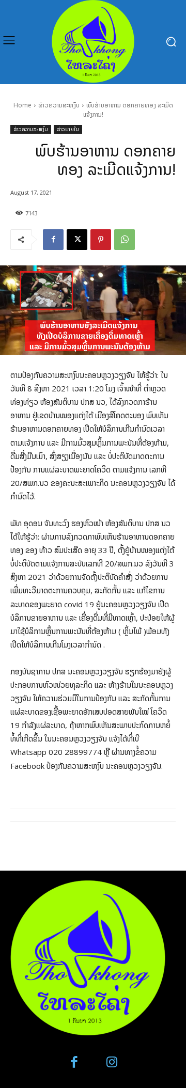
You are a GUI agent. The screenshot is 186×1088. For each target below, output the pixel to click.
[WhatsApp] (124, 239)
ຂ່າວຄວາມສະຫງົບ (59, 105)
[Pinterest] (100, 239)
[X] (77, 239)
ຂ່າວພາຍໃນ (68, 129)
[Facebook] (53, 239)
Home (22, 105)
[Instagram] (112, 1062)
